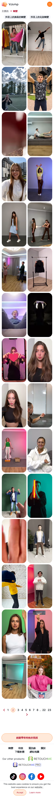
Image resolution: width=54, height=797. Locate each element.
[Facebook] (32, 776)
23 (49, 710)
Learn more (34, 792)
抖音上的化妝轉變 (40, 17)
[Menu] (49, 4)
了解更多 (14, 60)
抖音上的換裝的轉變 (15, 17)
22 (44, 710)
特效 (20, 748)
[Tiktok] (14, 776)
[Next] (27, 714)
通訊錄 (32, 748)
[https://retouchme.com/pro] (27, 765)
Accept (20, 792)
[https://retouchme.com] (40, 759)
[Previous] (4, 710)
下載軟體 (19, 751)
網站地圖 (34, 751)
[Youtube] (40, 776)
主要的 (5, 11)
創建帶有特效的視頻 (27, 737)
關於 (43, 748)
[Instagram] (23, 776)
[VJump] (10, 4)
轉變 (10, 748)
